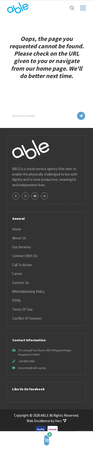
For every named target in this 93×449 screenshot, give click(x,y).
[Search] (72, 8)
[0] (46, 440)
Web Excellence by (44, 421)
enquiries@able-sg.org (32, 368)
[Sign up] (81, 116)
